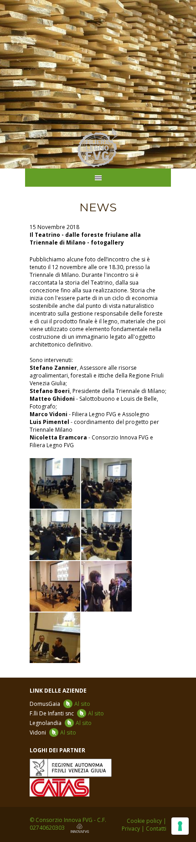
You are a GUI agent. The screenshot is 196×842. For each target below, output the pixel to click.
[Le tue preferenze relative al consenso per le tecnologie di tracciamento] (180, 826)
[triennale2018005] (106, 535)
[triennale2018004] (55, 535)
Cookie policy (144, 821)
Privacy (131, 828)
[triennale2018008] (106, 586)
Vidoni (53, 732)
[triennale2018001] (55, 483)
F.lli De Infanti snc (67, 713)
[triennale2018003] (106, 483)
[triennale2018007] (55, 637)
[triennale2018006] (55, 586)
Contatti (156, 828)
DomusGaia (60, 704)
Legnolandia (61, 723)
